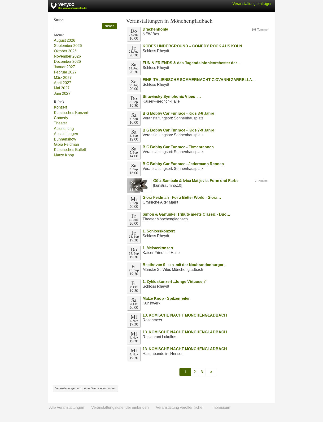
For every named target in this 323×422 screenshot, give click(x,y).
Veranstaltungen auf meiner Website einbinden (85, 388)
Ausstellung (64, 129)
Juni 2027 (62, 93)
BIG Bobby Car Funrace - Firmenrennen (178, 147)
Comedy (61, 118)
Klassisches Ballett (70, 150)
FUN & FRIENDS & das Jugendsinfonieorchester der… (192, 63)
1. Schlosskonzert (159, 231)
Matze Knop (64, 155)
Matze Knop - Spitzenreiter (166, 298)
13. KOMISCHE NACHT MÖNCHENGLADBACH (185, 315)
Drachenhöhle (155, 29)
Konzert (60, 107)
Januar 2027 (64, 67)
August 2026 (64, 40)
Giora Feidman (66, 144)
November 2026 (67, 56)
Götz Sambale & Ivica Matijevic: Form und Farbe (196, 181)
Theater (60, 123)
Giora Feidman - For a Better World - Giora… (182, 197)
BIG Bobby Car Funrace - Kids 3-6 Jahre (178, 113)
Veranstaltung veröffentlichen (180, 407)
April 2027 (62, 83)
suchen (109, 26)
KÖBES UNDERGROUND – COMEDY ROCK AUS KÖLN (192, 46)
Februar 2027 (65, 72)
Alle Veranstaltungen (66, 407)
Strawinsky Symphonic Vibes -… (172, 97)
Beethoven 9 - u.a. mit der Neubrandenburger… (185, 265)
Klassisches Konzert (71, 113)
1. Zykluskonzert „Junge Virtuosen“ (175, 282)
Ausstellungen (66, 134)
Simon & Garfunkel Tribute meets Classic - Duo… (186, 214)
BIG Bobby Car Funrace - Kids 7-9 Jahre (178, 130)
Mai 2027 (62, 88)
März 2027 (63, 78)
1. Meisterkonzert (158, 248)
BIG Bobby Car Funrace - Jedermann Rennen (183, 164)
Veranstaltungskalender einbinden (120, 407)
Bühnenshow (65, 139)
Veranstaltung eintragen (252, 4)
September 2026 (68, 46)
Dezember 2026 (67, 61)
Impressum (221, 407)
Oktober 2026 (65, 51)
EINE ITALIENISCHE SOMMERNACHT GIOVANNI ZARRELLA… (199, 80)
